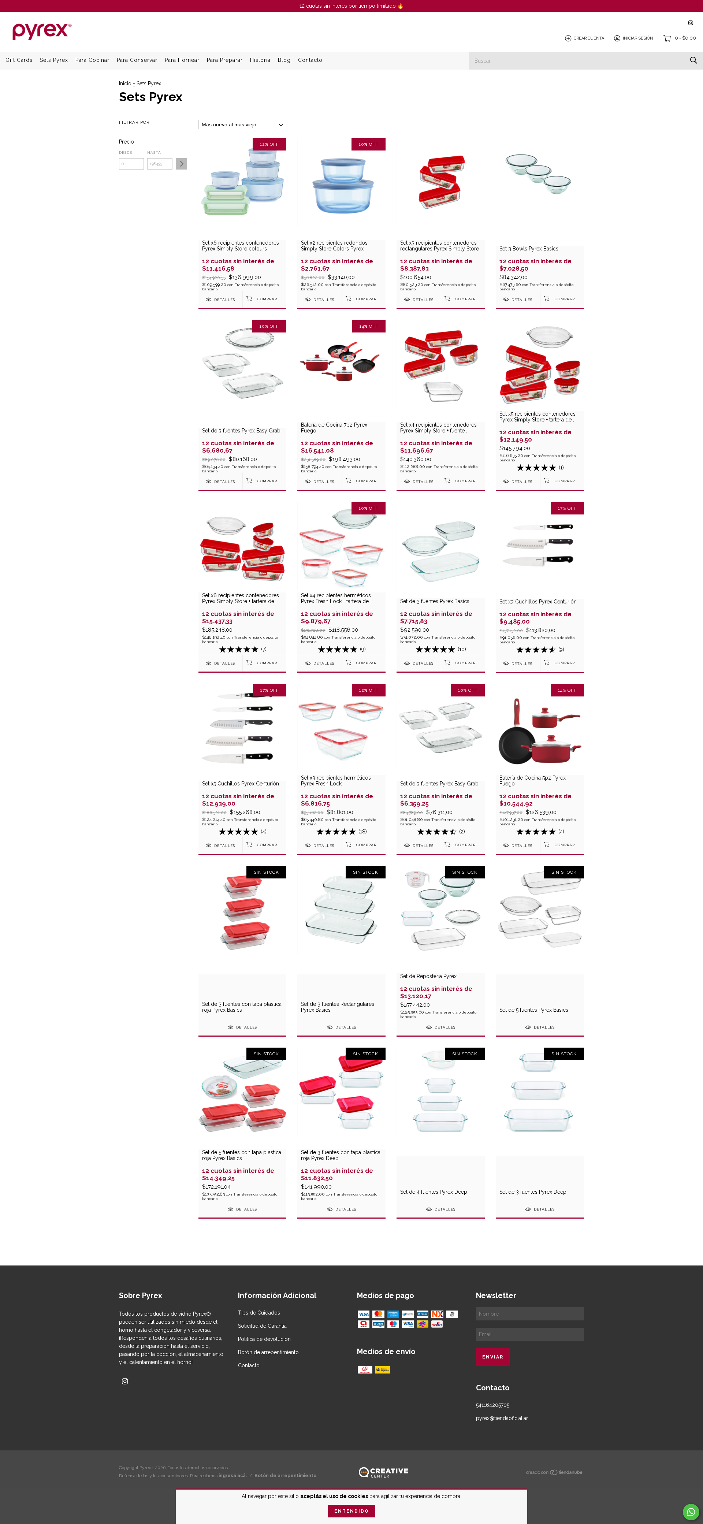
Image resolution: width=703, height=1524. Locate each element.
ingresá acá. (233, 1475)
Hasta (154, 152)
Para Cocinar (92, 60)
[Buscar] (693, 60)
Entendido (351, 1511)
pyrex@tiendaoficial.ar (502, 1418)
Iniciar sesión (638, 38)
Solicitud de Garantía (262, 1326)
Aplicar (181, 164)
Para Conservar (137, 60)
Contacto (310, 60)
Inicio (125, 83)
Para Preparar (225, 60)
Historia (260, 60)
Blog (284, 60)
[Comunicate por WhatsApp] (691, 1512)
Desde (125, 152)
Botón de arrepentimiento (268, 1352)
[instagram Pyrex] (690, 23)
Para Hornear (182, 60)
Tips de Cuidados (259, 1313)
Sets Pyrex (54, 60)
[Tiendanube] (554, 1474)
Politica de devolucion (264, 1339)
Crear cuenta (589, 38)
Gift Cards (19, 60)
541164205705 (492, 1405)
